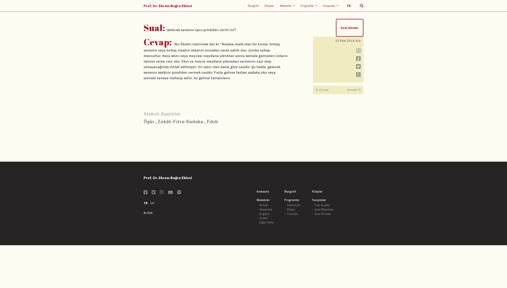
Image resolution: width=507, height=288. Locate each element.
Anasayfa (262, 191)
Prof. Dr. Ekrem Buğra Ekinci (168, 6)
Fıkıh (212, 121)
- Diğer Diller (265, 222)
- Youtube (291, 214)
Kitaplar (269, 5)
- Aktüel (262, 205)
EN (152, 203)
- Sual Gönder (322, 214)
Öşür (149, 121)
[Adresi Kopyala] (358, 51)
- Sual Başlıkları (323, 209)
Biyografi (253, 5)
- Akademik (264, 209)
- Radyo (290, 209)
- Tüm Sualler (321, 205)
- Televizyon (293, 205)
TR (146, 203)
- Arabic (262, 218)
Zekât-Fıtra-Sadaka (180, 121)
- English (263, 214)
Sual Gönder (349, 28)
